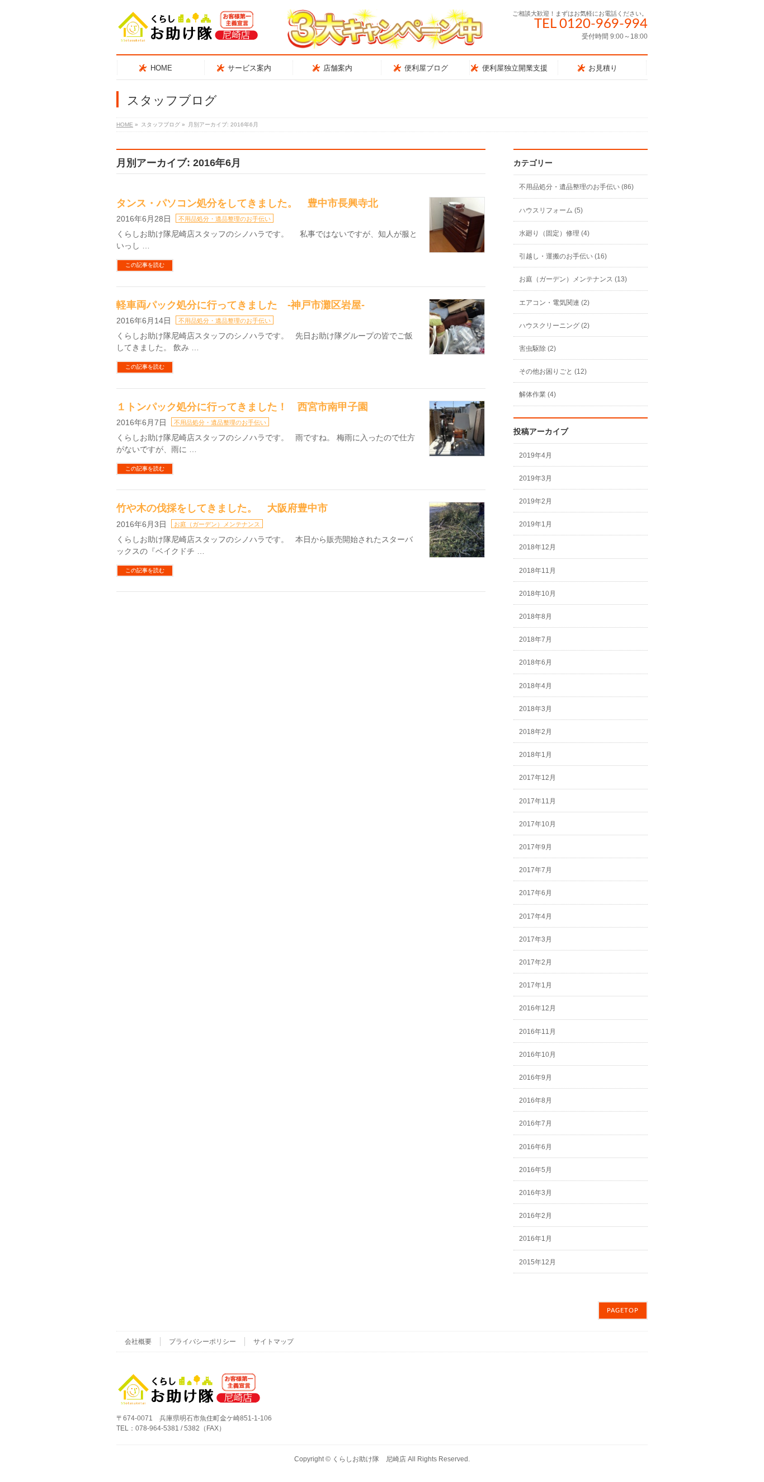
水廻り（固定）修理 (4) (554, 233)
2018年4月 (535, 686)
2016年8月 (535, 1100)
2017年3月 (535, 939)
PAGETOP (623, 1310)
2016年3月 (535, 1193)
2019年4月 (535, 455)
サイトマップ (273, 1341)
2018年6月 (535, 662)
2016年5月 (535, 1170)
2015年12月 (537, 1262)
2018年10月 (537, 593)
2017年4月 (535, 916)
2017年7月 (535, 870)
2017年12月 (537, 778)
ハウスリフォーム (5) (551, 210)
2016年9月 (535, 1077)
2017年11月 (537, 801)
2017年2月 (535, 962)
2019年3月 (535, 478)
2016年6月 (535, 1147)
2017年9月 (535, 847)
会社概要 (138, 1341)
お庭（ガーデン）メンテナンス (217, 524)
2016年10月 (537, 1054)
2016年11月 (537, 1032)
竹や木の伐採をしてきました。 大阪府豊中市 (222, 508)
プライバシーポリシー (202, 1341)
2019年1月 (535, 524)
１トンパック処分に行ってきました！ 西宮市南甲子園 (242, 406)
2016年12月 (537, 1008)
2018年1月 (535, 755)
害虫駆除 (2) (537, 348)
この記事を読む (144, 265)
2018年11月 (537, 571)
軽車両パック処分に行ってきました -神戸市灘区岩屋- (240, 304)
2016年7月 (535, 1123)
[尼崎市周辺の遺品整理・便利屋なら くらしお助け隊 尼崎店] (188, 30)
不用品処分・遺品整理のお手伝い (224, 218)
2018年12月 (537, 547)
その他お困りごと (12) (553, 371)
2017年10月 (537, 824)
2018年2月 (535, 732)
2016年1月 (535, 1239)
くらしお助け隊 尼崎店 (369, 1459)
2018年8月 (535, 616)
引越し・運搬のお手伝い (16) (563, 256)
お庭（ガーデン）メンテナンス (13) (573, 279)
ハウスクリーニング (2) (554, 326)
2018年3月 (535, 709)
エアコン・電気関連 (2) (554, 303)
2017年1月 (535, 985)
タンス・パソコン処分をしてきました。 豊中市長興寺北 (247, 203)
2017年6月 (535, 893)
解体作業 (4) (537, 394)
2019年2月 (535, 501)
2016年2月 (535, 1216)
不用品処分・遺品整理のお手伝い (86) (576, 187)
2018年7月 (535, 639)
